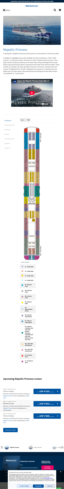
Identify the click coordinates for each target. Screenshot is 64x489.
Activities (7, 130)
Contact (20, 465)
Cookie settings (24, 486)
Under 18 (7, 148)
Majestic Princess (8, 396)
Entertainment (9, 139)
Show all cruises (10, 430)
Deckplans (8, 120)
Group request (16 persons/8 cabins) (28, 467)
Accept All (38, 486)
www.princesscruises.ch (32, 6)
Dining (7, 134)
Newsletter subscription (47, 467)
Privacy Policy (48, 478)
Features (7, 143)
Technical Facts (9, 125)
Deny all (50, 486)
